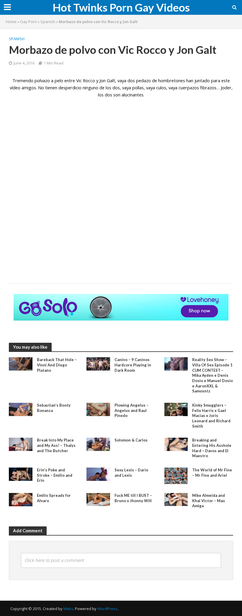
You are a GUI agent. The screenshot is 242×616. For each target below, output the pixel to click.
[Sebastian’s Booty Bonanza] (20, 409)
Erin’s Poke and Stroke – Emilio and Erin (54, 475)
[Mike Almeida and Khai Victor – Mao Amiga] (176, 499)
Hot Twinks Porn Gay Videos (121, 7)
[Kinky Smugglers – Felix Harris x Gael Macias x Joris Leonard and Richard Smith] (176, 409)
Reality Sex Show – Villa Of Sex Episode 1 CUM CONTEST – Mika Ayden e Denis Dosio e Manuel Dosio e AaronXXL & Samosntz (212, 375)
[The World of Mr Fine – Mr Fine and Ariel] (176, 475)
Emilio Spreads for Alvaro (54, 498)
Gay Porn (28, 21)
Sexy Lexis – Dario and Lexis (131, 473)
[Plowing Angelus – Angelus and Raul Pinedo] (98, 409)
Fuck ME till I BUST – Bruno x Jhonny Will (133, 498)
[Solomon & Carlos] (98, 444)
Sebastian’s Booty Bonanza (54, 408)
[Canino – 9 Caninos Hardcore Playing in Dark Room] (98, 363)
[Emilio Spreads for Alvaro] (20, 499)
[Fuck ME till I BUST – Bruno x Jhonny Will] (98, 499)
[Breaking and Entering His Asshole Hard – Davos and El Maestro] (176, 444)
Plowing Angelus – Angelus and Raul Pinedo (131, 410)
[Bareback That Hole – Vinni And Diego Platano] (20, 363)
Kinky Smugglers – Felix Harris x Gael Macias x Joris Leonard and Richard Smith (211, 416)
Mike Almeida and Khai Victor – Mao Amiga (208, 500)
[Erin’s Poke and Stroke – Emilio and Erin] (20, 474)
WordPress (107, 608)
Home (11, 21)
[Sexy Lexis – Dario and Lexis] (98, 474)
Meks (68, 608)
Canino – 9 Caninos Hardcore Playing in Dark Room (133, 364)
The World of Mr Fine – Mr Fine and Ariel (212, 473)
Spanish (47, 21)
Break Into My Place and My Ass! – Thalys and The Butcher (56, 445)
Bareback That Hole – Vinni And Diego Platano (57, 364)
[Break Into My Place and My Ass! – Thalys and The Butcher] (20, 444)
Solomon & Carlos (131, 440)
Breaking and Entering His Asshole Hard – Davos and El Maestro (211, 448)
